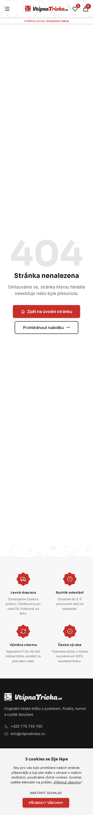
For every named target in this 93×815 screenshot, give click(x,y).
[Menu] (7, 9)
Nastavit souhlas (46, 793)
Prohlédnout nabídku (43, 327)
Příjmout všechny (67, 782)
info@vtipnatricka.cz (28, 734)
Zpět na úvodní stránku (49, 311)
